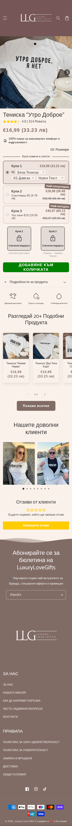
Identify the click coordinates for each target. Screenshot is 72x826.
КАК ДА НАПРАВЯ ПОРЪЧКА (21, 700)
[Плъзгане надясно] (67, 72)
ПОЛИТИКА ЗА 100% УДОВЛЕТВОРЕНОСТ (31, 742)
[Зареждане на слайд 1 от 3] (36, 105)
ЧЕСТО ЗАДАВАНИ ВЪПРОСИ (22, 708)
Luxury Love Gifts (24, 821)
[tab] (23, 489)
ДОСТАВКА (10, 766)
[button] (58, 18)
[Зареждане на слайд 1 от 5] (43, 105)
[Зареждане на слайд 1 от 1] (29, 105)
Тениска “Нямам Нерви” (16, 365)
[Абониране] (61, 595)
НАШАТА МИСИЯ (14, 692)
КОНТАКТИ (10, 716)
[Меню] (5, 18)
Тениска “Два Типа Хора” (46, 365)
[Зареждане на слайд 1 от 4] (39, 105)
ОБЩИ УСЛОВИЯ (14, 774)
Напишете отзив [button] (36, 525)
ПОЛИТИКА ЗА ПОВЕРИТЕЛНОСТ (25, 750)
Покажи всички (36, 406)
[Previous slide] (8, 466)
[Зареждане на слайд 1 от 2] (32, 105)
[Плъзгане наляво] (5, 72)
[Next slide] (64, 466)
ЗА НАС (8, 684)
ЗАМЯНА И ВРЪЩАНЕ (17, 758)
